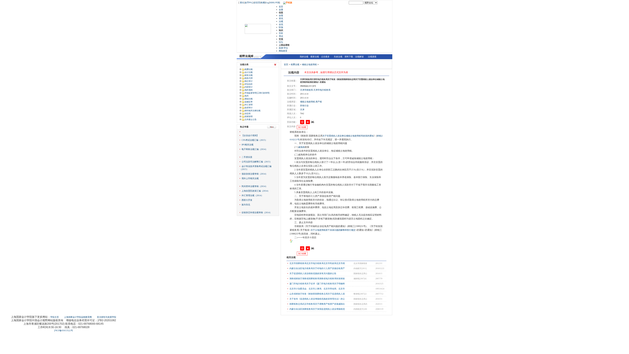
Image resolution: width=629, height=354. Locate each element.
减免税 (301, 147)
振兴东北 (246, 204)
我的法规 (304, 56)
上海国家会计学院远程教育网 (78, 317)
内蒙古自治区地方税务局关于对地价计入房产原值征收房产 (317, 268)
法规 (281, 21)
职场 (281, 27)
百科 (281, 33)
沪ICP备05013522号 (63, 330)
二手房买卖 (247, 157)
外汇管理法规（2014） (252, 195)
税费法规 (295, 64)
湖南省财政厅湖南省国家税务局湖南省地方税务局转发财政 (317, 278)
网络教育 (283, 51)
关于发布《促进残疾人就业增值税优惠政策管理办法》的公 (317, 299)
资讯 (281, 18)
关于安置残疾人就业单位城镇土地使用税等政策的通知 (348, 136)
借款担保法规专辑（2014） (254, 174)
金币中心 (249, 2)
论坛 (281, 42)
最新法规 (314, 56)
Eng (267, 2)
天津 (302, 109)
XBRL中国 (274, 2)
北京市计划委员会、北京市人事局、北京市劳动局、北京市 (317, 288)
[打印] (312, 123)
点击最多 (325, 56)
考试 (281, 36)
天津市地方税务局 (321, 90)
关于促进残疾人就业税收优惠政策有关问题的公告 (312, 273)
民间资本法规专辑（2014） (254, 186)
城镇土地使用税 (309, 64)
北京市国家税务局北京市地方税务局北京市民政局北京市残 (317, 263)
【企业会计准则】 (250, 135)
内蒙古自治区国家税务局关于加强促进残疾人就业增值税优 (317, 309)
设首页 (257, 2)
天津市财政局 (306, 90)
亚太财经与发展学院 (106, 317)
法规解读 (359, 56)
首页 (281, 6)
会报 (281, 15)
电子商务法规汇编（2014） (254, 149)
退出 (242, 2)
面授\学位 (283, 48)
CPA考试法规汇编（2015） (254, 140)
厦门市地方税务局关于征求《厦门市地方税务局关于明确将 (317, 283)
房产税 (318, 101)
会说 (281, 24)
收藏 (263, 2)
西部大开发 (247, 200)
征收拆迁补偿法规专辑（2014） (257, 212)
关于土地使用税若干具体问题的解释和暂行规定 (333, 230)
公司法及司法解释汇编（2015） (257, 161)
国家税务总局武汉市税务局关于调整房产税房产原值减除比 (317, 304)
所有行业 (304, 105)
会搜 (281, 9)
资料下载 (348, 56)
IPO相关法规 (247, 144)
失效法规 (338, 56)
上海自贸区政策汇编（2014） (256, 191)
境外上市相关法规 (250, 178)
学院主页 (54, 317)
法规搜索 (372, 56)
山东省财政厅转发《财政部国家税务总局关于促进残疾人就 (317, 294)
